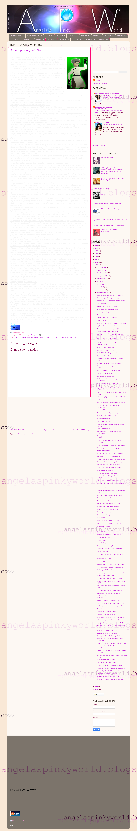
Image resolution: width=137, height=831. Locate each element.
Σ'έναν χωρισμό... (102, 320)
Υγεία (41, 337)
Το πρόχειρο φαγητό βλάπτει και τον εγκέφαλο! (110, 573)
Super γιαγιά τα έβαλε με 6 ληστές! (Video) (109, 590)
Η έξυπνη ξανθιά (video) (104, 418)
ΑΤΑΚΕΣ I (49, 36)
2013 (96, 259)
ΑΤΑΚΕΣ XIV (90, 39)
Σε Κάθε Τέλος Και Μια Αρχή (105, 575)
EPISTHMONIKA (56, 337)
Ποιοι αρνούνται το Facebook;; (105, 376)
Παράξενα (36, 337)
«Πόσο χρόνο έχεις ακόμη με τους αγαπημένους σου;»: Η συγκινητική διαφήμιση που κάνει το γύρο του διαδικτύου (111, 170)
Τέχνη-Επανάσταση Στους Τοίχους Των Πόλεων (110, 617)
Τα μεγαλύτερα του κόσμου (105, 470)
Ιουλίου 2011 (101, 281)
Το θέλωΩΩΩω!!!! (102, 517)
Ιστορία (30, 337)
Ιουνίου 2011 (101, 284)
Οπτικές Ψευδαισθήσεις (103, 450)
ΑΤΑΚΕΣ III (72, 36)
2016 (96, 251)
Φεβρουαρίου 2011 (102, 292)
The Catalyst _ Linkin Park (104, 570)
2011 (96, 265)
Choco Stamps (101, 561)
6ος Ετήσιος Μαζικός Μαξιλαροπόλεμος (108, 464)
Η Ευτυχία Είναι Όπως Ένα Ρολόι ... (107, 339)
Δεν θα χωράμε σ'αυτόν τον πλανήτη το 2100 (109, 606)
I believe (99, 400)
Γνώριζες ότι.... (101, 597)
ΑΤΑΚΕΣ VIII (15, 39)
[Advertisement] (49, 412)
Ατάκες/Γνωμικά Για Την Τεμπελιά (107, 633)
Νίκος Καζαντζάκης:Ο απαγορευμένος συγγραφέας (111, 402)
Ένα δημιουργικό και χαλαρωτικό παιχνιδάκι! (110, 548)
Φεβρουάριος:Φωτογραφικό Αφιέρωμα (108, 676)
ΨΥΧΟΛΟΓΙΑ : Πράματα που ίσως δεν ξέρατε (110, 578)
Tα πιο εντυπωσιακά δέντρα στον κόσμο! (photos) (111, 445)
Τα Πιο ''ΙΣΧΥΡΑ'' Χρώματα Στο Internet (108, 353)
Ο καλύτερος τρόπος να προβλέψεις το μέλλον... (111, 668)
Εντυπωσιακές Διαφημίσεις (104, 488)
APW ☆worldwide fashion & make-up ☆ (108, 93)
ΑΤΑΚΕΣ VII (121, 36)
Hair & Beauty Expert (102, 122)
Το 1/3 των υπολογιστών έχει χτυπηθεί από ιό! (110, 567)
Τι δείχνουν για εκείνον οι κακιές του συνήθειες (110, 603)
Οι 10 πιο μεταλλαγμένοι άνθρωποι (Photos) (109, 329)
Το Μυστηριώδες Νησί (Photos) (106, 659)
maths (64, 337)
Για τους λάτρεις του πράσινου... (106, 347)
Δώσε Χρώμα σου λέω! (103, 526)
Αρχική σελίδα (48, 429)
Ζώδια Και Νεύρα (102, 543)
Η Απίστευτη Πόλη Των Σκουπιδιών (107, 630)
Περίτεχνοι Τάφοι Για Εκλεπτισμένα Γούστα (109, 495)
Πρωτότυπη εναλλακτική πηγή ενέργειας (108, 600)
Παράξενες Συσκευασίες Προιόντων (107, 306)
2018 (96, 245)
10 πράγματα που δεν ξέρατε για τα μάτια (108, 413)
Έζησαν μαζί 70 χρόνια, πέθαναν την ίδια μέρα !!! (111, 679)
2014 (96, 256)
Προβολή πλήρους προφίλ (100, 83)
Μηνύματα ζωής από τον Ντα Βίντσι (107, 326)
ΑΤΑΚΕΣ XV (103, 39)
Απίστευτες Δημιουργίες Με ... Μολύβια (108, 620)
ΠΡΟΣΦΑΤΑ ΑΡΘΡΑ (34, 36)
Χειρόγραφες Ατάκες (103, 312)
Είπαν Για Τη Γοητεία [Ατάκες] (106, 614)
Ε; (97, 529)
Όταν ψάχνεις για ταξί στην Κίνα (106, 501)
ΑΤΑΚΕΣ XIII (77, 39)
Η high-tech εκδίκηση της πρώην (106, 350)
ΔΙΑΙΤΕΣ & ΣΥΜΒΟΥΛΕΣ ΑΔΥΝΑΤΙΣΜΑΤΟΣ (103, 107)
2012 (96, 262)
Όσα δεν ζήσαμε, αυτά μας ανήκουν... (107, 315)
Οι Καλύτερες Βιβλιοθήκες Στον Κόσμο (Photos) (111, 397)
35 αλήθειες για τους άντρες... (105, 373)
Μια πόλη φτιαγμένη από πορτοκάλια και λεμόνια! (111, 300)
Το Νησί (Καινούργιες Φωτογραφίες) (107, 473)
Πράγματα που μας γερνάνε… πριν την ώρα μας (110, 564)
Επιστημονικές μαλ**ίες (25, 50)
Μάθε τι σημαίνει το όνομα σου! (103, 188)
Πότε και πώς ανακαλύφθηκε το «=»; (107, 415)
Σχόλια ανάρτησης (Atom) (25, 434)
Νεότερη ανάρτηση (17, 429)
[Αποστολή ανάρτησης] (39, 335)
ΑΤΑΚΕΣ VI (109, 36)
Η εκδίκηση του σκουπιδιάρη (105, 498)
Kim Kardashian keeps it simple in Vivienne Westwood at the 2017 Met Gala (113, 97)
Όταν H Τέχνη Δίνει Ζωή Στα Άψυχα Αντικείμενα (111, 671)
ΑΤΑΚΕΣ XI (52, 39)
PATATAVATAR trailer (103, 428)
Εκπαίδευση (24, 337)
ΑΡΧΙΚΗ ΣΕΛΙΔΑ (17, 36)
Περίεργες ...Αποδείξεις (103, 356)
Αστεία (18, 337)
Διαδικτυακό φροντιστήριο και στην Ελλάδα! (110, 295)
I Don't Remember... (102, 540)
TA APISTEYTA (71, 337)
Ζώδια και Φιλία (101, 410)
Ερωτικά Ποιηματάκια (107, 157)
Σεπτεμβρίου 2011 (102, 276)
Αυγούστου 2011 (102, 278)
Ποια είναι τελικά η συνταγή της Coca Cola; (109, 462)
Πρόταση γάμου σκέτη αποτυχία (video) (108, 503)
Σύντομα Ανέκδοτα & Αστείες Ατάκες (112, 209)
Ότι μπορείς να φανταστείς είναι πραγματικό (109, 448)
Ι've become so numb (103, 551)
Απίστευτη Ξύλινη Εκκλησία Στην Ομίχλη (109, 523)
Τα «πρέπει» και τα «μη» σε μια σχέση (108, 506)
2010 (96, 686)
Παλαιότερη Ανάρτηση (80, 429)
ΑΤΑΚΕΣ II (61, 36)
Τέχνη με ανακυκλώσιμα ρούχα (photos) (108, 342)
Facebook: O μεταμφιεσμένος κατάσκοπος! (109, 363)
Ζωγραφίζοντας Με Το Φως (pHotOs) (107, 611)
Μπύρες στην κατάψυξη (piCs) (105, 546)
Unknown (98, 80)
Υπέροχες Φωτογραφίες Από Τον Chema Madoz (110, 623)
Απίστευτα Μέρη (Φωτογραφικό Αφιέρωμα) (109, 480)
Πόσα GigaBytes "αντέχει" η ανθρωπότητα (109, 456)
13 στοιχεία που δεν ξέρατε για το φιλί (108, 509)
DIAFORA (47, 337)
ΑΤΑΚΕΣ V (97, 36)
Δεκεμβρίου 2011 (102, 267)
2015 (96, 253)
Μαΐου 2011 (100, 287)
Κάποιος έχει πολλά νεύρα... (105, 512)
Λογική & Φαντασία (102, 344)
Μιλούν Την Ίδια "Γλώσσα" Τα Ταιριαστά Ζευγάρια (111, 643)
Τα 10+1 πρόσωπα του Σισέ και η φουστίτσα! (110, 453)
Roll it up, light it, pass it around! (106, 662)
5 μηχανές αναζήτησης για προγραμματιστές (109, 665)
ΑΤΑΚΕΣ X (40, 39)
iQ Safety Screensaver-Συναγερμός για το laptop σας (109, 225)
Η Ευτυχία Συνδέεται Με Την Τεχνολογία (108, 636)
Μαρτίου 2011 (101, 290)
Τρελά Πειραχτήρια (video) (104, 303)
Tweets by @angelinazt (99, 145)
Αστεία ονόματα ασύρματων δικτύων (107, 331)
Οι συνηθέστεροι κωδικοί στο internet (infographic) (111, 323)
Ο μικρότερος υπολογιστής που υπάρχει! (108, 298)
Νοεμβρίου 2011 (102, 270)
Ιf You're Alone (101, 531)
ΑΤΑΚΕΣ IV (85, 36)
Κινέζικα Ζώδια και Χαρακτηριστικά (107, 309)
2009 (96, 689)
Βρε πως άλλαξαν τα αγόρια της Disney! (108, 520)
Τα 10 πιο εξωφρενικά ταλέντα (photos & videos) (111, 459)
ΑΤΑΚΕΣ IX (28, 39)
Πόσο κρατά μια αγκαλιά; (104, 558)
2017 (96, 248)
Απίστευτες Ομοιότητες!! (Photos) (107, 673)
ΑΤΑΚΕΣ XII (64, 39)
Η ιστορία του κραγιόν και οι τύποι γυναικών (109, 534)
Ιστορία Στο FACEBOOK (104, 537)
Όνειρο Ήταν (100, 609)
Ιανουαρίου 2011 (102, 683)
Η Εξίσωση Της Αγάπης (103, 515)
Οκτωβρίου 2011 (102, 273)
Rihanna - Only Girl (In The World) (107, 317)
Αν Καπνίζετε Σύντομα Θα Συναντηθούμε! (109, 467)
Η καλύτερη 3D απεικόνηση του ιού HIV (108, 370)
